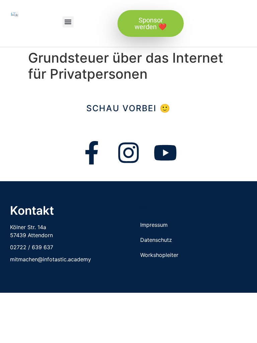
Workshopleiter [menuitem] (159, 255)
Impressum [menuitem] (154, 224)
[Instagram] (128, 152)
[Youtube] (165, 152)
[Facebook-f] (91, 152)
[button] (68, 21)
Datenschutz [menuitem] (156, 239)
